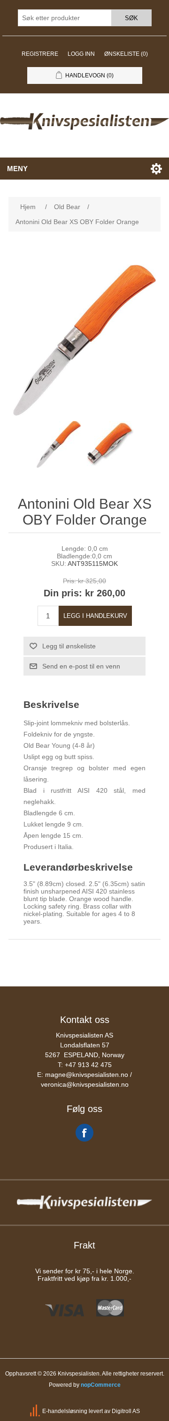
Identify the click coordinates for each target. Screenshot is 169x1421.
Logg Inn (81, 54)
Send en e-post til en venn (81, 666)
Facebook (84, 1133)
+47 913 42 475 (88, 1064)
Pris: (69, 581)
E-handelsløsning (64, 1411)
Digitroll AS (126, 1411)
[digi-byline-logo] (35, 1411)
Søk (131, 18)
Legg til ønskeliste (69, 646)
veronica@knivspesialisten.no (85, 1084)
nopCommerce (101, 1385)
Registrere (40, 54)
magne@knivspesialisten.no (86, 1074)
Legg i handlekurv (95, 615)
